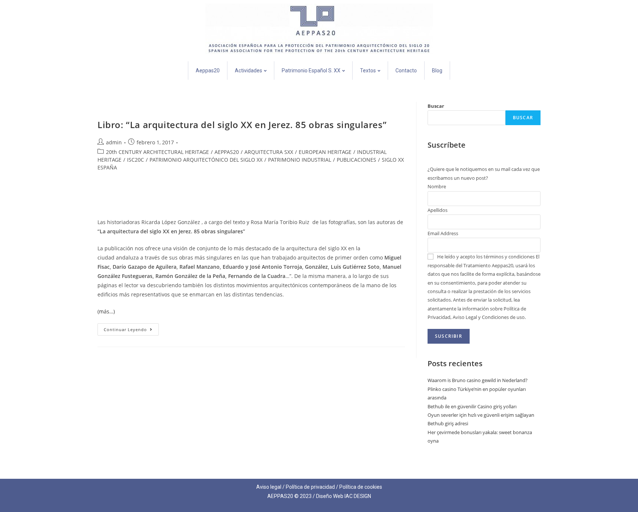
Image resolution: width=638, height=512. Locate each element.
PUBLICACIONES (356, 159)
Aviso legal (268, 487)
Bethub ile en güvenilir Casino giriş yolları (472, 406)
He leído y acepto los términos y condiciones (486, 256)
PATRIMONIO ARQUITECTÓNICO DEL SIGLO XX (206, 159)
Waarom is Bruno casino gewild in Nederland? (478, 380)
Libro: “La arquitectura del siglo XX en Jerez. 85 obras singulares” (242, 124)
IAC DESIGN (357, 496)
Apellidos (437, 210)
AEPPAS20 (227, 151)
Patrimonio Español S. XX (311, 70)
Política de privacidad (310, 487)
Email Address (443, 233)
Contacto (406, 70)
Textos (368, 70)
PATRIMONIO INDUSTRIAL (299, 159)
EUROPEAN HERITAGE (325, 151)
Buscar (436, 106)
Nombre (437, 186)
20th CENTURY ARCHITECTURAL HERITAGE (157, 151)
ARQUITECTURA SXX (268, 151)
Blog (437, 70)
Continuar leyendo (131, 327)
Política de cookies (360, 487)
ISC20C (135, 159)
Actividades (248, 70)
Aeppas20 (208, 70)
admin (114, 142)
